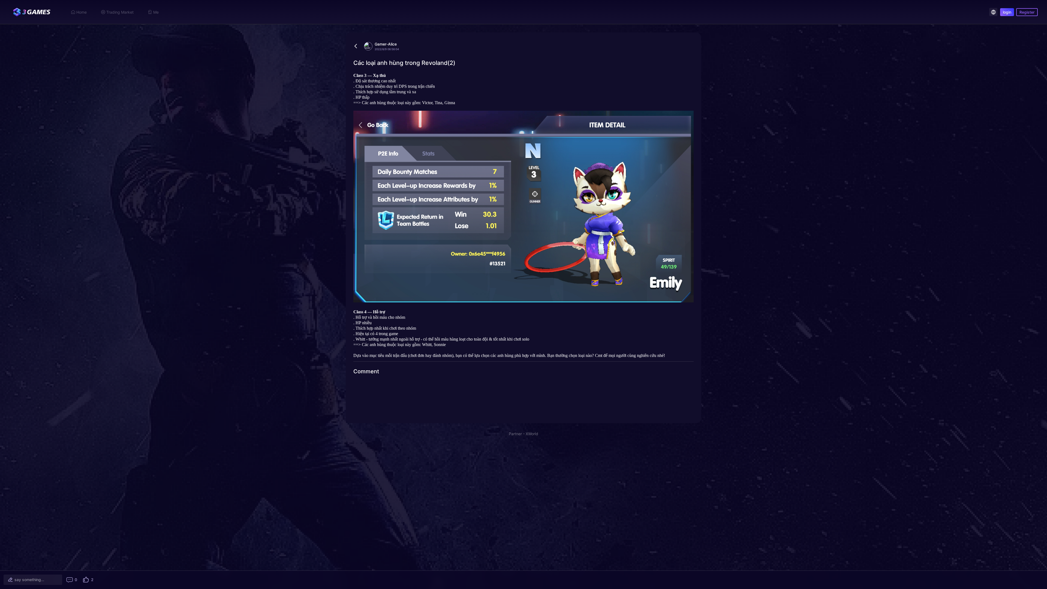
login (1007, 12)
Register (1026, 12)
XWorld (532, 433)
